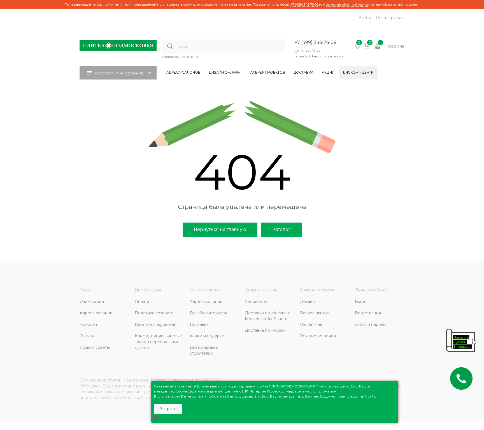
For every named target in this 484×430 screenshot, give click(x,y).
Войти (365, 17)
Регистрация (390, 17)
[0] (357, 48)
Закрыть (168, 408)
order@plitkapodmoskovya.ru (319, 56)
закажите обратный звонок (347, 4)
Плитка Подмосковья (172, 380)
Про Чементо (189, 57)
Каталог (281, 229)
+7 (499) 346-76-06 (304, 4)
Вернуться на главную (220, 229)
